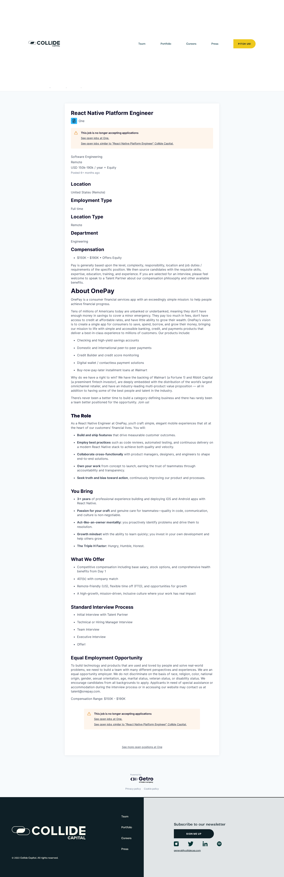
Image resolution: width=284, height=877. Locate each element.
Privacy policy (133, 788)
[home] (44, 44)
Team (141, 43)
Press (214, 43)
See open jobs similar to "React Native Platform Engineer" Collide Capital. (127, 143)
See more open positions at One (142, 747)
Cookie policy (151, 788)
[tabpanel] (142, 495)
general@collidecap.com (187, 850)
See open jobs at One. (95, 138)
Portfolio (166, 43)
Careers (191, 43)
